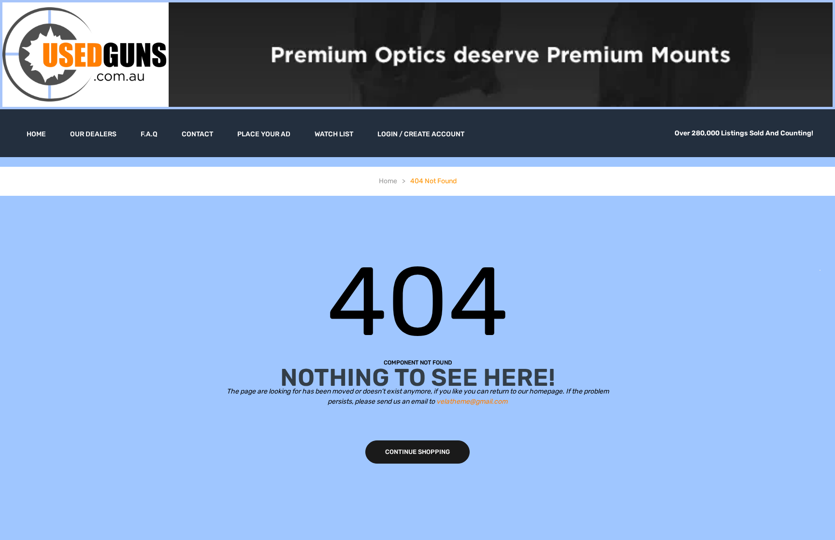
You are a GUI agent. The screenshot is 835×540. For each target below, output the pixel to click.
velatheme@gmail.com (471, 401)
